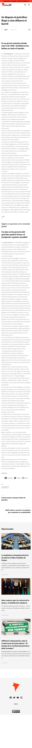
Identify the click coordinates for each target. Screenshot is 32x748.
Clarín (3, 216)
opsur (6, 29)
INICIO (16, 704)
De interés (5, 487)
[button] (29, 4)
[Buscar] (25, 4)
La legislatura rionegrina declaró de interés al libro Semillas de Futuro (15, 557)
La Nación (4, 473)
